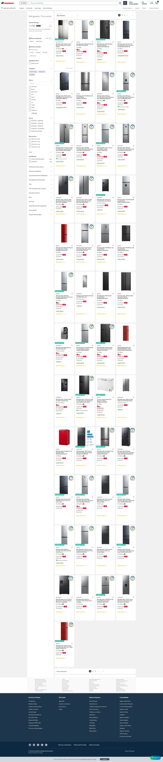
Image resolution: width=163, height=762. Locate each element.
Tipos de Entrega (47, 8)
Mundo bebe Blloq (65, 680)
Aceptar (105, 759)
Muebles (32, 74)
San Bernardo (33, 55)
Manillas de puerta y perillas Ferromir (122, 680)
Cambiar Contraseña (64, 704)
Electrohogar (33, 71)
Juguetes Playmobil (38, 683)
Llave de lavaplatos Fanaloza (94, 685)
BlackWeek (92, 725)
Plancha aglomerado (120, 679)
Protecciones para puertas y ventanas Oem (41, 681)
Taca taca (36, 687)
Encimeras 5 (91, 690)
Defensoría (92, 714)
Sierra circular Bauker (39, 684)
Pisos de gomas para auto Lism (40, 685)
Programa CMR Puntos (35, 723)
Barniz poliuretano (65, 685)
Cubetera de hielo (65, 681)
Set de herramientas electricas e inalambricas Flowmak (95, 679)
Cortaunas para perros (93, 688)
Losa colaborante (65, 687)
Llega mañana (39, 41)
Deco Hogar (38, 8)
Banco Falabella (124, 723)
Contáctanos (32, 701)
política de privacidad (86, 759)
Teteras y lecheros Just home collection (41, 680)
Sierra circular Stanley (120, 681)
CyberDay (92, 723)
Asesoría (22, 8)
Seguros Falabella (124, 717)
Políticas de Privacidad (80, 745)
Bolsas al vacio (91, 683)
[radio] (56, 61)
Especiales (42, 71)
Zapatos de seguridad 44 (120, 684)
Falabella (122, 714)
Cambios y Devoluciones (35, 706)
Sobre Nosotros (93, 701)
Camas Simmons (65, 688)
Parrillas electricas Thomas (94, 684)
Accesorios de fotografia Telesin (41, 689)
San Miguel (38, 52)
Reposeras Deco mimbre (120, 690)
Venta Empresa (93, 704)
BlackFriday (92, 728)
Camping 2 (91, 689)
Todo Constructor (94, 709)
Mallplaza (122, 728)
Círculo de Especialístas (126, 706)
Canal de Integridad (34, 725)
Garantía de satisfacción (35, 714)
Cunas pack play (119, 688)
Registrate (61, 701)
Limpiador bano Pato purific (67, 690)
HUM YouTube (123, 733)
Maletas (63, 679)
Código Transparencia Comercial (98, 706)
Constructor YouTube (125, 736)
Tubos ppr (91, 681)
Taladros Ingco (65, 689)
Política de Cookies (94, 745)
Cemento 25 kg (65, 684)
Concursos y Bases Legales (35, 728)
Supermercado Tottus (125, 725)
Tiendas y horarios (33, 709)
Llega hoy (32, 41)
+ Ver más (34, 113)
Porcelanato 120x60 (39, 690)
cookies (94, 759)
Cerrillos (31, 52)
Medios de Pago (33, 704)
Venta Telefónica (93, 717)
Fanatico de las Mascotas (126, 704)
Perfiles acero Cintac (93, 680)
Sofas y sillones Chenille (120, 689)
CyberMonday (93, 720)
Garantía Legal (32, 712)
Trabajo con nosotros (94, 712)
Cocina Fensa (64, 683)
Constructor (29, 8)
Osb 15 (36, 688)
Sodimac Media (124, 712)
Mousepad (118, 687)
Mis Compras (62, 706)
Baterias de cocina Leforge (40, 679)
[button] (78, 3)
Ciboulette (118, 683)
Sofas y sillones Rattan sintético (122, 685)
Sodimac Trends (124, 709)
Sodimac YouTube (124, 731)
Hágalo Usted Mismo (125, 701)
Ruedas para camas (92, 687)
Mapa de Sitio (92, 731)
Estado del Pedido (33, 720)
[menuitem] (127, 8)
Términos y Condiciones (64, 745)
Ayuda (60, 709)
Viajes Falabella (124, 720)
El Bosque (45, 52)
